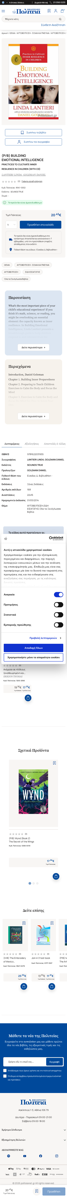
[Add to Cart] (28, 698)
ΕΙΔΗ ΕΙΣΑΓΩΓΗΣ (32, 272)
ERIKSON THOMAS (12, 676)
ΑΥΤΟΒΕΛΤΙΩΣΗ (58, 33)
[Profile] (55, 11)
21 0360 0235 (59, 2)
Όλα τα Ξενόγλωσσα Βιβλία (16, 279)
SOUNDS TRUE (17, 191)
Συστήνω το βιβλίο (36, 132)
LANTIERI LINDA (12, 174)
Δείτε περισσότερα (33, 347)
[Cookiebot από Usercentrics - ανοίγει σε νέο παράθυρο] (49, 538)
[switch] (58, 604)
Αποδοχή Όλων (34, 648)
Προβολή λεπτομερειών (43, 638)
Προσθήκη (53, 1191)
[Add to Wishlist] (37, 1191)
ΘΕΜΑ (12, 33)
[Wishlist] (49, 11)
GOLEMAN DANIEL (34, 174)
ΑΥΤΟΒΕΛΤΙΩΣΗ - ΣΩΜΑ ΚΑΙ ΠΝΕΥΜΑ (33, 33)
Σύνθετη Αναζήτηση (53, 25)
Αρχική (5, 33)
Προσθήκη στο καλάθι (40, 224)
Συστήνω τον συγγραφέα (37, 141)
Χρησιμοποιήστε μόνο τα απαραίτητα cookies (33, 657)
